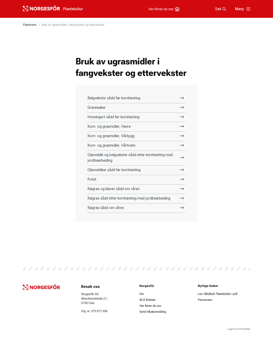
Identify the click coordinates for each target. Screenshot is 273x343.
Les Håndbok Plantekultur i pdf (217, 294)
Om (141, 294)
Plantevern (29, 25)
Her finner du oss (161, 9)
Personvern (205, 300)
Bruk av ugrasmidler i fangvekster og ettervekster (73, 25)
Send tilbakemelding (152, 311)
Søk (218, 9)
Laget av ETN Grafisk (239, 329)
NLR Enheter (147, 300)
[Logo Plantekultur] (41, 287)
